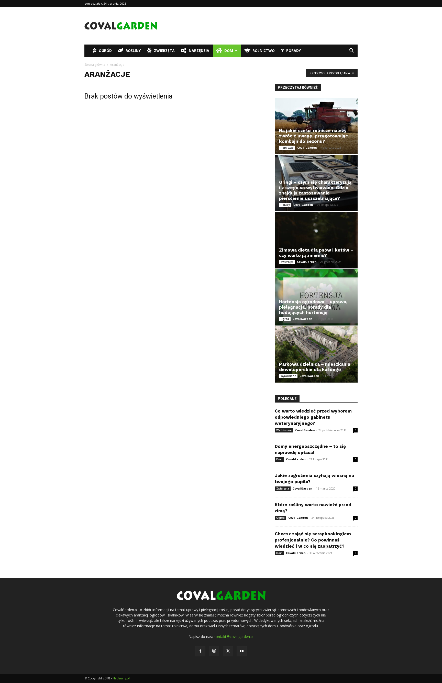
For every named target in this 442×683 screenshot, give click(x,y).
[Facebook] (200, 651)
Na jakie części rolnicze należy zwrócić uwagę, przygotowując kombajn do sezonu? (313, 136)
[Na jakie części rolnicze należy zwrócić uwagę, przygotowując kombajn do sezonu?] (316, 126)
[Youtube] (242, 651)
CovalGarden (307, 147)
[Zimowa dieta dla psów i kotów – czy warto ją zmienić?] (316, 240)
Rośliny (133, 50)
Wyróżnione (288, 376)
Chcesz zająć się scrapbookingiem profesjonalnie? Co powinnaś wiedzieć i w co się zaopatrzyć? (313, 540)
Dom (228, 50)
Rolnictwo (263, 50)
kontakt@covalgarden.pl (233, 636)
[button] (351, 51)
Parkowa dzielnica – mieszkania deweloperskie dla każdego (314, 367)
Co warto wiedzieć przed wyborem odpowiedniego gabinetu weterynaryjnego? (313, 417)
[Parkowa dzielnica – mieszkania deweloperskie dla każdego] (316, 354)
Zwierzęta (164, 50)
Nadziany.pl (121, 678)
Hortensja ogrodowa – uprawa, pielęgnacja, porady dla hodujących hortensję (313, 307)
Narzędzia (199, 50)
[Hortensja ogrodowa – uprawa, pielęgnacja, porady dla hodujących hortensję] (316, 297)
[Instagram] (214, 651)
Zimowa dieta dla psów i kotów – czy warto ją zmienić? (316, 252)
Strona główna (94, 64)
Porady (293, 50)
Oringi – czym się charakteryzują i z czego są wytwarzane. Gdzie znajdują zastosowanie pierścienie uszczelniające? (315, 190)
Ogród (105, 50)
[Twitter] (228, 651)
